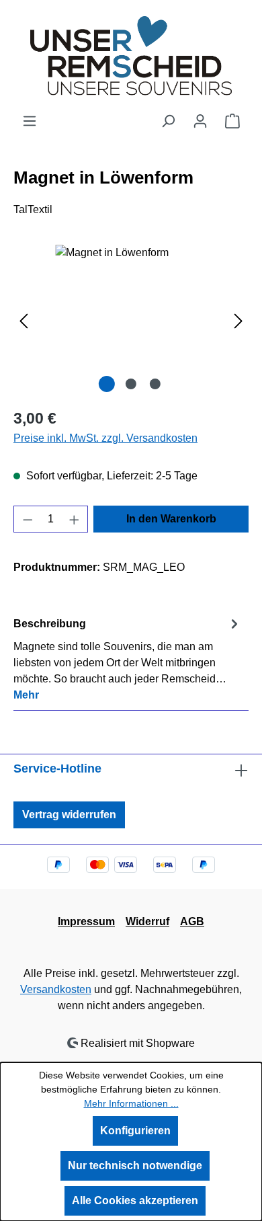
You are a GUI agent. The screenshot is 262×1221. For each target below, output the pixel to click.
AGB (192, 921)
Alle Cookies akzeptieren (135, 1200)
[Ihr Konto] (200, 121)
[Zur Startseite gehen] (131, 56)
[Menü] (29, 121)
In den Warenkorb (171, 518)
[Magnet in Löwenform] (130, 320)
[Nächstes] (238, 320)
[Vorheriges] (23, 320)
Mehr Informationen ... (131, 1103)
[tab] (127, 658)
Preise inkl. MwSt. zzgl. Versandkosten (105, 438)
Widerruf (147, 921)
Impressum (86, 921)
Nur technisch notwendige (135, 1165)
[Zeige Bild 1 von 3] (106, 384)
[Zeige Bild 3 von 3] (155, 384)
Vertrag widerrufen (69, 814)
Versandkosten (55, 989)
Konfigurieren (135, 1130)
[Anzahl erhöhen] (74, 519)
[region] (131, 320)
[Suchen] (168, 121)
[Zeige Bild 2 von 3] (131, 384)
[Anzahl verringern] (27, 519)
